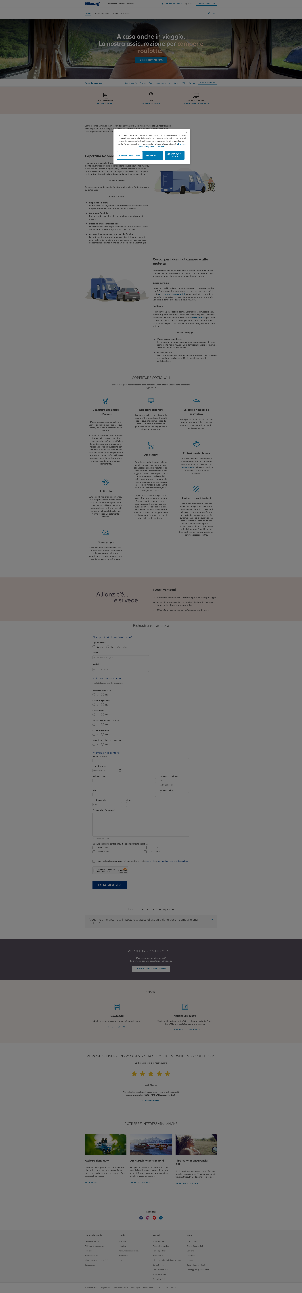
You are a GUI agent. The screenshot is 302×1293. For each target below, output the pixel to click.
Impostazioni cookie (130, 155)
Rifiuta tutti (152, 155)
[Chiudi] (186, 132)
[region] (151, 146)
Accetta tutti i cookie (174, 155)
